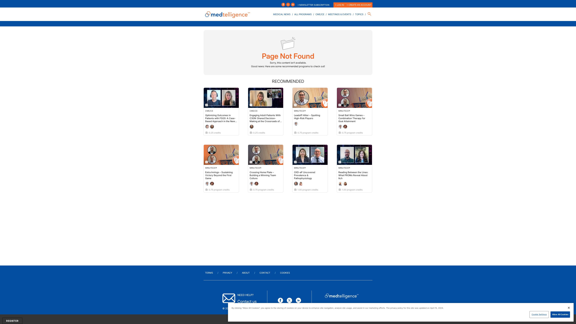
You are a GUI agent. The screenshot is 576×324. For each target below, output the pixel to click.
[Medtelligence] (228, 14)
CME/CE (319, 14)
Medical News (282, 14)
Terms (209, 272)
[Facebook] (283, 4)
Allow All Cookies (560, 314)
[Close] (569, 307)
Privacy (227, 272)
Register (12, 320)
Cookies (285, 272)
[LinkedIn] (293, 4)
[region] (401, 312)
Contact (265, 272)
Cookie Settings (539, 314)
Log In (340, 5)
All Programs (303, 14)
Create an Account (359, 5)
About (246, 272)
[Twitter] (288, 4)
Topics (359, 14)
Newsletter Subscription (314, 5)
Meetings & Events (339, 14)
